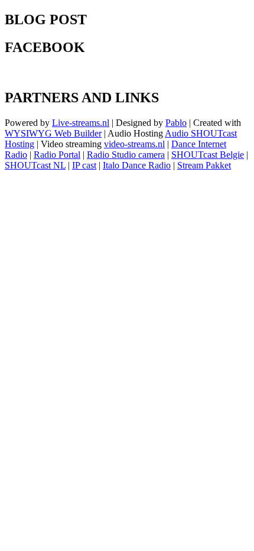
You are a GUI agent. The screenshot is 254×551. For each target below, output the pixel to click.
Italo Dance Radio (137, 165)
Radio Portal (57, 155)
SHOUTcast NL (35, 165)
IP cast (84, 165)
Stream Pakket (204, 165)
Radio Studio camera (126, 155)
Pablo (176, 123)
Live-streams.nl (80, 123)
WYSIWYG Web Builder (53, 133)
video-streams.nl (134, 144)
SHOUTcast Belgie (207, 155)
